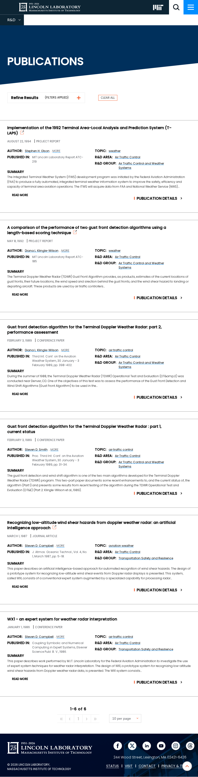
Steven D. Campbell (39, 546)
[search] (176, 7)
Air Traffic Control (127, 157)
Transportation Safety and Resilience (146, 558)
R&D (15, 21)
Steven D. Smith (36, 450)
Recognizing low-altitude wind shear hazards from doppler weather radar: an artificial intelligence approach (91, 525)
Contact (147, 766)
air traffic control (121, 350)
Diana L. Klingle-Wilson (41, 251)
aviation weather (121, 546)
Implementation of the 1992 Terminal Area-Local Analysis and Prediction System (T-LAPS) (89, 130)
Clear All (108, 98)
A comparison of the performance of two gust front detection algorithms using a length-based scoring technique (86, 230)
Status (112, 766)
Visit (129, 766)
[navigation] (191, 7)
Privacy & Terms (176, 766)
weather (114, 151)
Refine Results (24, 97)
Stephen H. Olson (37, 151)
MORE (56, 151)
